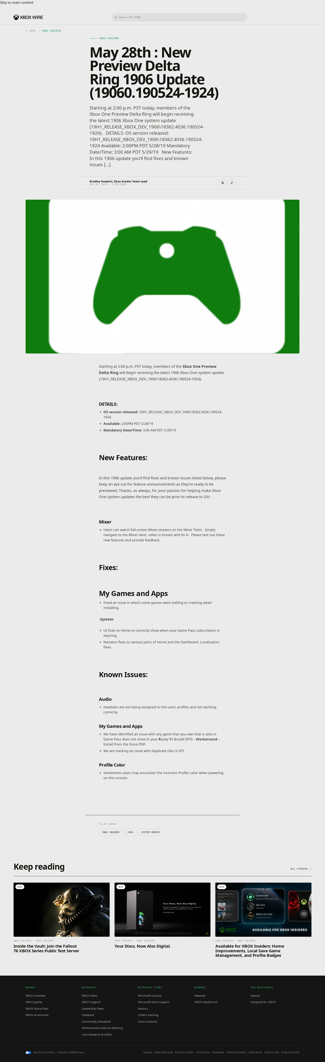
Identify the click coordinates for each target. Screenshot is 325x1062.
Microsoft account (149, 995)
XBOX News (89, 995)
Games (255, 995)
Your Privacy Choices (44, 1052)
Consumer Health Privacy (70, 1052)
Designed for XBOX (263, 1002)
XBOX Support (91, 1002)
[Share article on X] (222, 183)
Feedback (88, 1015)
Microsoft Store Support (153, 1002)
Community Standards (96, 1021)
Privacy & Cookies (184, 1052)
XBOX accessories (37, 1015)
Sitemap (147, 1052)
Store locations (147, 1021)
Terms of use (203, 1052)
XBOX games (34, 1002)
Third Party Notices (237, 1052)
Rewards (200, 995)
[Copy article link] (231, 183)
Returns (143, 1008)
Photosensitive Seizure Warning (102, 1028)
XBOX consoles (35, 995)
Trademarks (218, 1052)
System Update (150, 832)
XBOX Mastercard (205, 1002)
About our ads (271, 1052)
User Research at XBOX (97, 1034)
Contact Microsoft (163, 1052)
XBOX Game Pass (37, 1008)
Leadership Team (93, 1008)
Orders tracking (148, 1015)
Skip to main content (16, 2)
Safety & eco (255, 1052)
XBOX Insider (110, 832)
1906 (130, 832)
